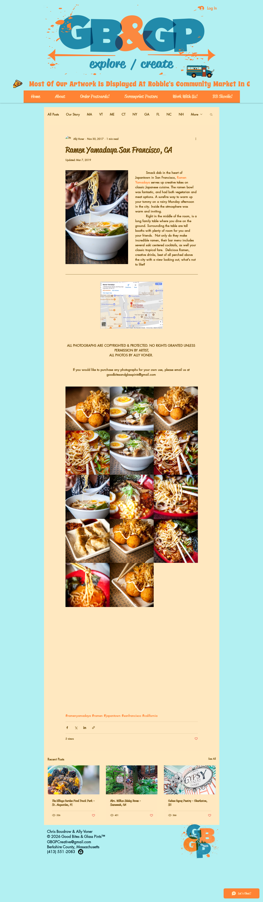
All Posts (53, 114)
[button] (211, 114)
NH (181, 114)
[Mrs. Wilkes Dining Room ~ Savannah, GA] (132, 779)
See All (212, 758)
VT (101, 114)
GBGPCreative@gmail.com (69, 841)
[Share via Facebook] (67, 727)
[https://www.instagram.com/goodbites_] (80, 851)
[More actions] (196, 139)
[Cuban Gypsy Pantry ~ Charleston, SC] (190, 779)
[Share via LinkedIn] (84, 727)
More (194, 114)
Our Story (73, 114)
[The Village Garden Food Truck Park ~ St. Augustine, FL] (73, 779)
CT (123, 114)
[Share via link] (93, 727)
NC (169, 114)
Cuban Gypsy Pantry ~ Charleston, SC (187, 803)
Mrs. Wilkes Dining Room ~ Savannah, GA (125, 803)
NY (135, 114)
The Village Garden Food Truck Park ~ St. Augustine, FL (73, 803)
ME (112, 114)
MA (89, 114)
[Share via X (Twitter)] (76, 727)
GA (146, 114)
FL (158, 114)
